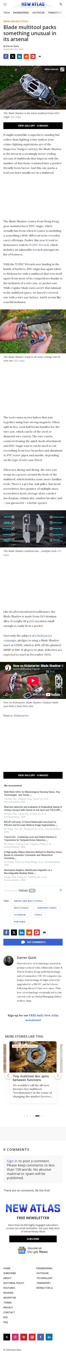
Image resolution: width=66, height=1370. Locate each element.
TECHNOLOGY (44, 1278)
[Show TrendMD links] (60, 890)
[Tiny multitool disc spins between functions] (33, 1057)
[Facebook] (5, 56)
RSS (5, 1317)
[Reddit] (26, 56)
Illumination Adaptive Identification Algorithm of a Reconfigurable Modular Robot (28, 871)
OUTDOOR (38, 12)
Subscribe (33, 1238)
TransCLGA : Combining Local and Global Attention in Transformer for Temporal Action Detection (30, 838)
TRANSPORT (55, 12)
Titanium (20, 914)
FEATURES (9, 1287)
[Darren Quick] (8, 961)
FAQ (5, 1322)
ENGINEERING (21, 12)
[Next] (57, 1075)
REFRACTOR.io (44, 1287)
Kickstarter (21, 715)
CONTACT (9, 1312)
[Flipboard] (33, 56)
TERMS (7, 1302)
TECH (6, 12)
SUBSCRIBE (9, 1273)
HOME (6, 1268)
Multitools (21, 908)
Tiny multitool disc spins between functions (31, 1078)
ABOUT (7, 1278)
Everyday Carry (47, 908)
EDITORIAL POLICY (13, 1283)
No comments (36, 942)
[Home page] (33, 5)
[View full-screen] (62, 69)
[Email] (39, 56)
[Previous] (8, 1075)
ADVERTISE (9, 1297)
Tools (38, 914)
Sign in (12, 1161)
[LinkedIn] (19, 56)
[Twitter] (12, 56)
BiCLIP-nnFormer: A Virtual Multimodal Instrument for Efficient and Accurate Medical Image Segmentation (30, 823)
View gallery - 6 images (33, 125)
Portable (19, 921)
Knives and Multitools (15, 21)
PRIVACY (8, 1307)
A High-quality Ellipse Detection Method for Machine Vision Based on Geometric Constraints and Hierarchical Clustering (33, 855)
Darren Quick (26, 958)
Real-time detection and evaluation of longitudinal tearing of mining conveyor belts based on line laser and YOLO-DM (33, 808)
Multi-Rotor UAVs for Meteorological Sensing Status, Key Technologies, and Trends (32, 793)
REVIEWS (8, 1292)
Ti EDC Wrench (39, 245)
